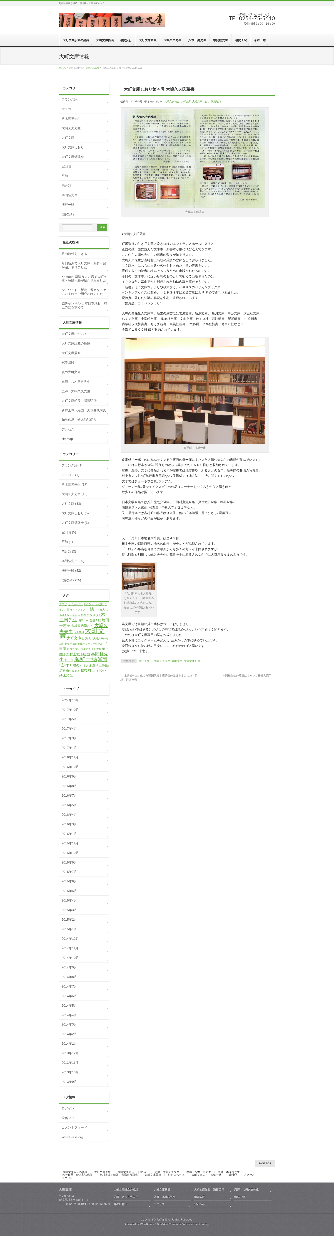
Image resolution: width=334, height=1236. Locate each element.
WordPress (147, 1224)
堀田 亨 (83, 620)
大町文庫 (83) (71, 503)
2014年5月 (69, 1005)
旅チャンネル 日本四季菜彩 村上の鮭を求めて (84, 305)
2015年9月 (69, 862)
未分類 (66, 185)
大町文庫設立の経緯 (76, 343)
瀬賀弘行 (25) (71, 580)
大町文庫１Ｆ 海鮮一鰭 (207, 1174)
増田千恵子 (145, 661)
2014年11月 (70, 948)
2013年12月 (70, 1053)
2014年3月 (69, 1024)
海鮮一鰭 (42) (71, 570)
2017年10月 (70, 710)
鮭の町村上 (120, 1204)
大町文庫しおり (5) (75, 513)
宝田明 (66, 166)
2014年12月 (70, 938)
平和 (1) (67, 542)
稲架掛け (65, 670)
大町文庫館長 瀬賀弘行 (79, 401)
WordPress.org (72, 1137)
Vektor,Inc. (188, 1224)
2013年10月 (70, 1072)
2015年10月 (70, 853)
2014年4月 (69, 1015)
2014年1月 (69, 1043)
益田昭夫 (104, 665)
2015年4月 (69, 900)
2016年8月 (69, 786)
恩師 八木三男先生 (76, 381)
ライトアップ (77, 609)
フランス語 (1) (72, 465)
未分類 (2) (69, 551)
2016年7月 (69, 795)
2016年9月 (69, 776)
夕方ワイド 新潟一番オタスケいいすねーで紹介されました (84, 292)
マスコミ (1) (70, 475)
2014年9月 (69, 967)
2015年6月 (69, 881)
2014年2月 (69, 1034)
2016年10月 (70, 767)
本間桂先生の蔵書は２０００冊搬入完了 (248, 675)
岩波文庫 (85, 649)
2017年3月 (69, 738)
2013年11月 (70, 1062)
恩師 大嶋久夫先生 (76, 391)
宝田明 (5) (69, 532)
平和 (65, 176)
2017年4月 (69, 728)
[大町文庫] (112, 22)
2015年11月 (70, 843)
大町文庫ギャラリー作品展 (88, 643)
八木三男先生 (71, 118)
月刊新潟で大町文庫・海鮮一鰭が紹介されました (84, 265)
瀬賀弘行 (216, 101)
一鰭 (90, 609)
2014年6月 (69, 996)
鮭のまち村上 (176, 1174)
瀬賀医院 (199, 1196)
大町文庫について (74, 334)
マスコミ (68, 109)
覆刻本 (76, 670)
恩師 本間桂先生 (229, 1172)
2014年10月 (70, 958)
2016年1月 (69, 834)
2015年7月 (69, 872)
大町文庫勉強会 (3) (75, 522)
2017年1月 (69, 748)
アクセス (68, 429)
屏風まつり (73, 649)
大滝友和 (79, 632)
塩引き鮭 (95, 620)
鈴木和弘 (66, 676)
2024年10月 (70, 700)
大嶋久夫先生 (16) (74, 494)
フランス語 (69, 99)
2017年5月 (69, 719)
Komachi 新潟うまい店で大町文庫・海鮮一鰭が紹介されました (84, 278)
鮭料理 (233, 1174)
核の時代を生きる (74, 254)
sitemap (67, 439)
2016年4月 (69, 814)
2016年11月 (70, 757)
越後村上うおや (93, 670)
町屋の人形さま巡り (84, 665)
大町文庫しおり (201, 101)
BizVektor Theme (167, 1224)
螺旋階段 (68, 362)
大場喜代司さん (82, 626)
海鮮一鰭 (68, 204)
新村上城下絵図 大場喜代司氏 (84, 410)
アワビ (63, 604)
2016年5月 (69, 805)
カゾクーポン (75, 604)
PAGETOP (265, 1163)
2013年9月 (69, 1082)
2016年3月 (69, 824)
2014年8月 (69, 977)
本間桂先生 (69, 195)
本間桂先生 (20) (73, 561)
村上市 (69, 660)
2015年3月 (69, 910)
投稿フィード (71, 1118)
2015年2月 (69, 919)
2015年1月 (69, 929)
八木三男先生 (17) (74, 484)
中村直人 (100, 609)
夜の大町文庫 (71, 372)
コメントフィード (74, 1127)
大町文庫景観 (71, 353)
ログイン (68, 1108)
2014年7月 (69, 986)
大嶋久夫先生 (93, 67)
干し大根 (96, 649)
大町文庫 (186, 101)
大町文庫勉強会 (73, 157)
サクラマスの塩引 (94, 604)
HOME (62, 67)
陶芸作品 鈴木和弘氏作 (79, 420)
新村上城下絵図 (78, 654)
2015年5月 (69, 891)
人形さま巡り (86, 615)
